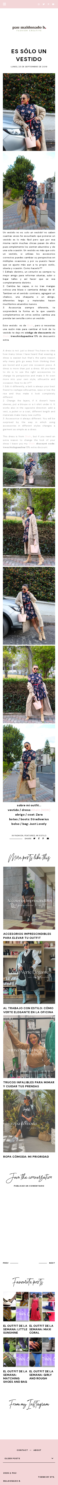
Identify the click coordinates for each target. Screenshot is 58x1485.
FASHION (19, 835)
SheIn (30, 325)
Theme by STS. (46, 1477)
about (37, 1450)
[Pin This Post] (43, 838)
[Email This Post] (48, 838)
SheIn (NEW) (41, 810)
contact (22, 1450)
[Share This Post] (38, 838)
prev (6, 1263)
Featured (29, 835)
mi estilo (41, 835)
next (52, 1263)
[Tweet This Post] (34, 838)
